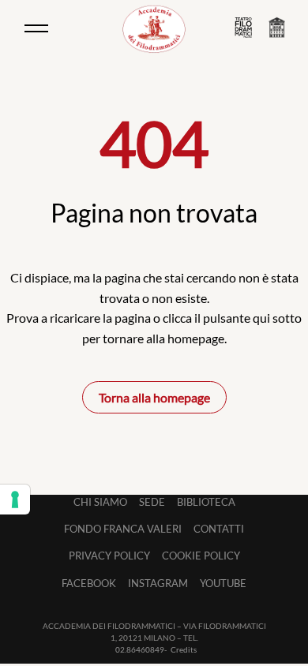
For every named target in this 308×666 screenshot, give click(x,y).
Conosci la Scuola (276, 28)
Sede (152, 502)
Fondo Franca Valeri (123, 528)
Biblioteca (206, 502)
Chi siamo (100, 502)
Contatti (218, 528)
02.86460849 (139, 649)
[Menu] (36, 28)
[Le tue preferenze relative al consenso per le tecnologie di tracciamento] (15, 499)
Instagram (158, 583)
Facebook (89, 583)
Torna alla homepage (154, 397)
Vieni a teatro (243, 27)
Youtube (223, 583)
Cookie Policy (201, 555)
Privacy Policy (109, 555)
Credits (184, 649)
